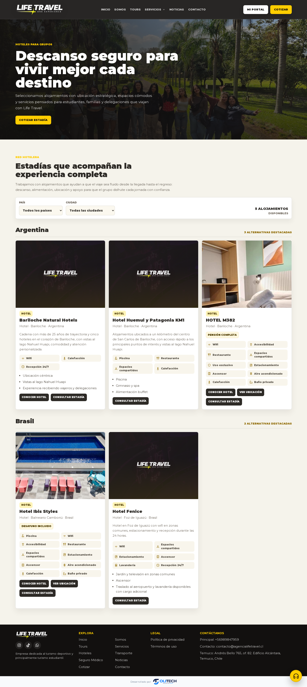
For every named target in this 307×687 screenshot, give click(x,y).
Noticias (176, 9)
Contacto (197, 9)
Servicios (122, 646)
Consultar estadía (68, 397)
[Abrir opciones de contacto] (296, 676)
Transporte (123, 653)
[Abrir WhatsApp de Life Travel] (37, 645)
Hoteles (85, 653)
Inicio (105, 9)
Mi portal (255, 9)
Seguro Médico (91, 660)
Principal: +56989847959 (219, 639)
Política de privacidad (167, 639)
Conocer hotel (34, 397)
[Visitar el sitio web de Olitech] (164, 681)
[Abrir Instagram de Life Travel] (19, 645)
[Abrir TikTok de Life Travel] (28, 645)
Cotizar (281, 9)
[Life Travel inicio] (39, 9)
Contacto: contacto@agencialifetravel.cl (231, 646)
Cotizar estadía (33, 120)
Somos (120, 9)
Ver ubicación (251, 392)
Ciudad (71, 202)
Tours (135, 9)
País (22, 202)
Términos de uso (164, 646)
